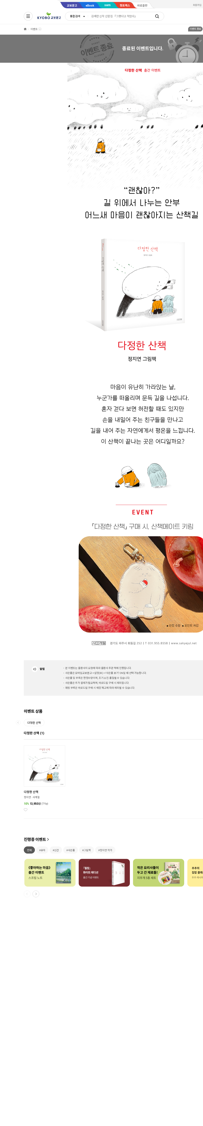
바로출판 (142, 5)
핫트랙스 (125, 5)
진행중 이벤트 (35, 839)
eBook (90, 5)
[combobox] (76, 16)
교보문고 (72, 5)
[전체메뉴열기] (28, 16)
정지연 (27, 797)
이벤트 (34, 29)
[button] (36, 894)
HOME (25, 29)
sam (107, 5)
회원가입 (197, 5)
